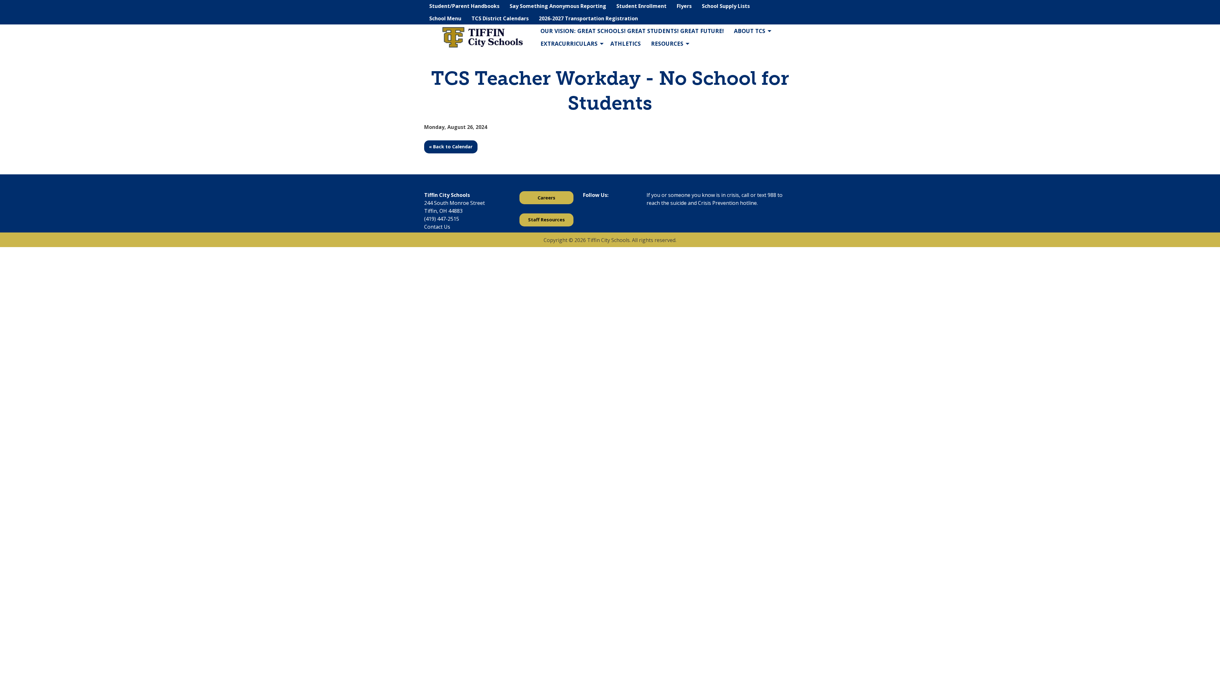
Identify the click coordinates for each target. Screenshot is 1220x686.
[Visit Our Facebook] (588, 211)
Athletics (625, 43)
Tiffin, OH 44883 (443, 210)
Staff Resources (546, 220)
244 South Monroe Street (454, 202)
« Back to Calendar (450, 147)
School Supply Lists (726, 6)
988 (772, 195)
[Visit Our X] (598, 211)
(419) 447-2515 (441, 218)
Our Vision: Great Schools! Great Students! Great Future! (632, 31)
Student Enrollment (641, 6)
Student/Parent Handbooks (464, 6)
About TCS (749, 31)
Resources (667, 43)
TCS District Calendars (500, 18)
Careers (546, 198)
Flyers (684, 6)
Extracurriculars (569, 43)
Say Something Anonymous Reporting (558, 6)
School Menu (445, 18)
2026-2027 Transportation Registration (588, 18)
